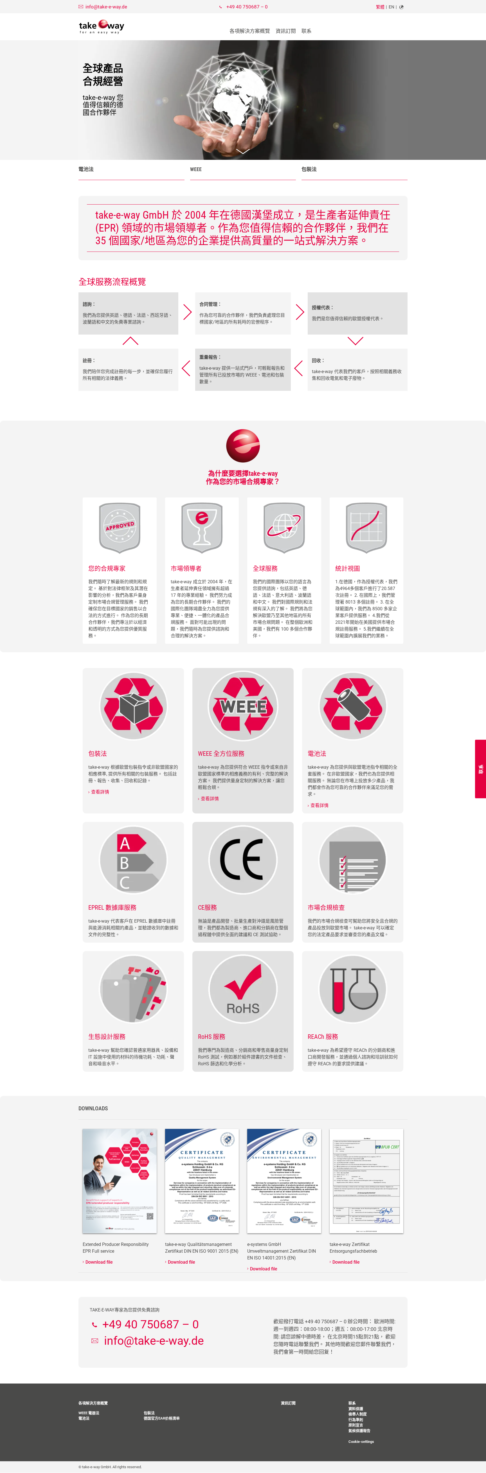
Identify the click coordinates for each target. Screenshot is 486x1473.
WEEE (196, 169)
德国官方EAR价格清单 (162, 1418)
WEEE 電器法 (88, 1413)
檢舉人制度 (357, 1414)
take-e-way (101, 26)
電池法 (86, 169)
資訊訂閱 (286, 31)
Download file (99, 1262)
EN (391, 7)
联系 (307, 31)
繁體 (380, 7)
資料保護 (355, 1409)
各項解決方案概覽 (250, 31)
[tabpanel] (243, 100)
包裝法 (309, 169)
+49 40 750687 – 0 (247, 7)
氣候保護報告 (359, 1431)
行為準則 (355, 1420)
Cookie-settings (361, 1442)
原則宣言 (355, 1425)
